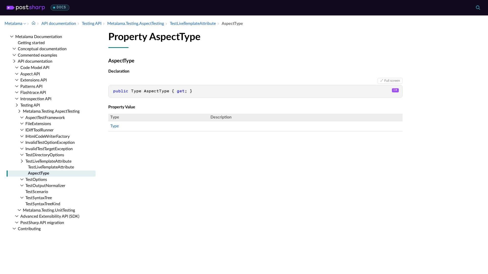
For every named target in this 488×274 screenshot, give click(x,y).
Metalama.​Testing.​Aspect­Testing (51, 111)
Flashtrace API (33, 93)
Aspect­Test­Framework (45, 118)
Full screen (392, 80)
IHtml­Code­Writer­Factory (47, 136)
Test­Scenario (36, 192)
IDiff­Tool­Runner (39, 130)
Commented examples (37, 55)
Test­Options (36, 180)
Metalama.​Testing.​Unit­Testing (49, 210)
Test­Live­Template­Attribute (48, 161)
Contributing (29, 229)
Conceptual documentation (42, 49)
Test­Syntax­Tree (38, 198)
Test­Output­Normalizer (45, 186)
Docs (61, 7)
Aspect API (30, 74)
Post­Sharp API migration (42, 223)
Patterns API (31, 86)
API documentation (35, 61)
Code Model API (34, 68)
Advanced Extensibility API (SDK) (49, 216)
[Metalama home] (26, 8)
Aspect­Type (38, 173)
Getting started (31, 43)
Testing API (30, 105)
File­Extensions (38, 124)
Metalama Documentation (38, 37)
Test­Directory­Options (44, 155)
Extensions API (33, 80)
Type (114, 126)
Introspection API (35, 99)
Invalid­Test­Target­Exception (49, 149)
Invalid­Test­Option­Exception (50, 143)
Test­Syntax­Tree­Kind (42, 204)
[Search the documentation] (478, 8)
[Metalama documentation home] (34, 24)
